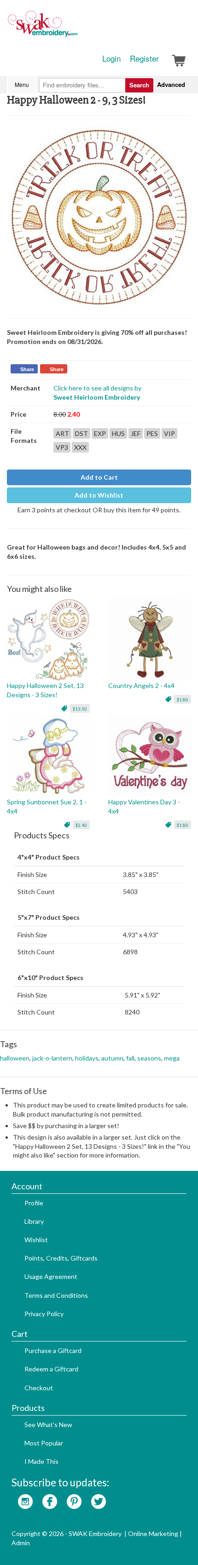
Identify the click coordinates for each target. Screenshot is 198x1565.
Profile (33, 1203)
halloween (14, 1058)
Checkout (38, 1388)
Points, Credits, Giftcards (61, 1258)
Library (34, 1221)
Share (27, 369)
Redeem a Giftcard (51, 1369)
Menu (22, 84)
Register (144, 58)
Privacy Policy (44, 1314)
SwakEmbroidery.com (76, 27)
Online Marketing (153, 1533)
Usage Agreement (50, 1276)
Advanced (171, 84)
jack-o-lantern (52, 1058)
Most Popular (43, 1443)
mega (172, 1058)
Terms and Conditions (56, 1295)
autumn (112, 1058)
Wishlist (36, 1240)
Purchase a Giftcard (53, 1350)
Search (139, 84)
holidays (87, 1058)
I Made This (41, 1461)
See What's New (48, 1424)
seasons (149, 1058)
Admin (21, 1543)
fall (130, 1058)
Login (111, 58)
